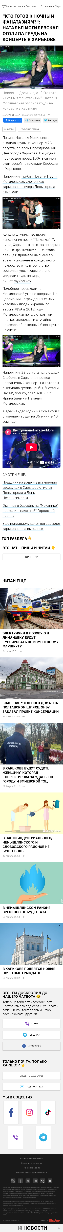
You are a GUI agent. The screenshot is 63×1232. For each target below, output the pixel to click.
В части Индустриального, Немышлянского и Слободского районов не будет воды (27, 844)
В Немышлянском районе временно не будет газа (26, 909)
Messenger (34, 1046)
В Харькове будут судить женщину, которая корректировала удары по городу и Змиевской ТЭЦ (28, 774)
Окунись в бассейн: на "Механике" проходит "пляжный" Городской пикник (30, 510)
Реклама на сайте (32, 1167)
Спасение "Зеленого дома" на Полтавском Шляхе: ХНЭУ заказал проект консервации (31, 707)
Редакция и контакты (31, 1163)
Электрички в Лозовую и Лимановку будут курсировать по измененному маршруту (31, 639)
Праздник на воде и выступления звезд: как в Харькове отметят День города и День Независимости (30, 490)
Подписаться (34, 1086)
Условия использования (31, 1158)
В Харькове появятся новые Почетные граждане (29, 970)
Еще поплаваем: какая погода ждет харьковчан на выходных (31, 526)
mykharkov (22, 280)
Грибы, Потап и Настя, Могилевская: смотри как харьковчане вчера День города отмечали (30, 184)
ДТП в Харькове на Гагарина (19, 6)
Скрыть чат (32, 557)
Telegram (34, 1034)
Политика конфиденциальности (31, 1172)
